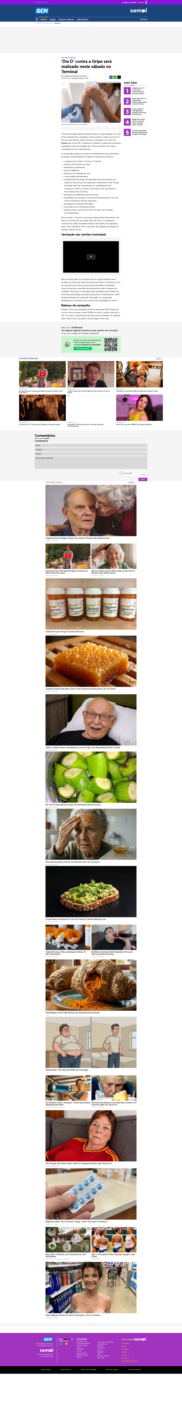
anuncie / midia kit (66, 19)
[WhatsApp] (115, 77)
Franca (123, 1352)
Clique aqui (66, 333)
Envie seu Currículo (134, 1369)
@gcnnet (67, 1339)
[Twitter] (119, 77)
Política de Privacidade (88, 1369)
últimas (44, 19)
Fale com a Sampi (112, 1369)
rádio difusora (82, 19)
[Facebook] (111, 77)
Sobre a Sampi (46, 1369)
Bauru (123, 1346)
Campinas (125, 1349)
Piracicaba (125, 1358)
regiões (53, 19)
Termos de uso (66, 1369)
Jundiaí (123, 1355)
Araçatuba (125, 1343)
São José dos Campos (129, 1361)
